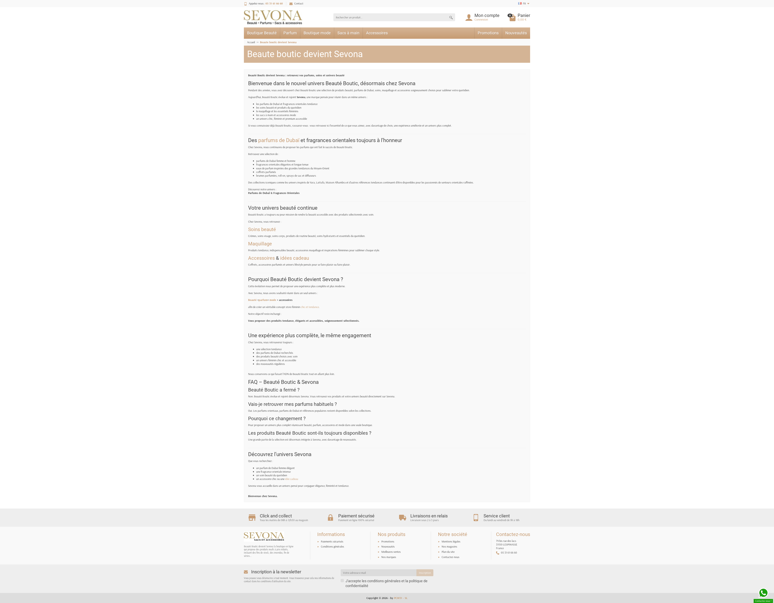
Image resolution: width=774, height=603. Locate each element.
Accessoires (377, 33)
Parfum (290, 33)
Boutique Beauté (262, 33)
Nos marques (388, 557)
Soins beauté (262, 229)
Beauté (252, 300)
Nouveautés (516, 33)
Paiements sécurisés (332, 541)
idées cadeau (294, 258)
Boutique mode (317, 33)
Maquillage (260, 244)
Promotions (488, 33)
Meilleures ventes (391, 552)
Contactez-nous (450, 557)
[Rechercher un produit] (451, 17)
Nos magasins (449, 546)
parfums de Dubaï (278, 140)
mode (272, 300)
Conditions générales (332, 546)
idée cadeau (291, 479)
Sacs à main (348, 33)
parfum (263, 300)
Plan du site (448, 552)
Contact (298, 3)
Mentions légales (451, 541)
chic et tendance (310, 307)
